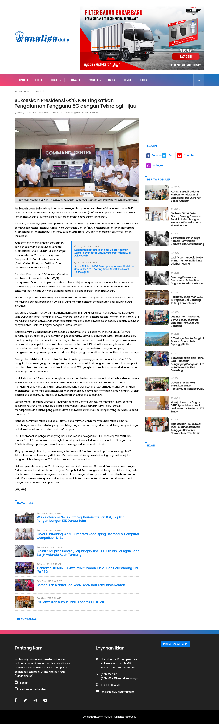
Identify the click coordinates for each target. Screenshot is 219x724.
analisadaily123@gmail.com (117, 692)
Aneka (112, 80)
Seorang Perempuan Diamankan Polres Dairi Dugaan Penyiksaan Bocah (187, 280)
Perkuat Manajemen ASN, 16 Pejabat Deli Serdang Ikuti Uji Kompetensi (187, 300)
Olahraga (74, 80)
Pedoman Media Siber (33, 689)
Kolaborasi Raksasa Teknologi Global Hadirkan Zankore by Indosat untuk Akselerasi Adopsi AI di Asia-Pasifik (102, 252)
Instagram (156, 165)
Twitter (172, 155)
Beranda (23, 80)
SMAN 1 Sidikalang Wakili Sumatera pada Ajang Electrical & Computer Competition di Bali (88, 536)
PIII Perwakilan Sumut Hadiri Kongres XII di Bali (70, 602)
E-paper (142, 80)
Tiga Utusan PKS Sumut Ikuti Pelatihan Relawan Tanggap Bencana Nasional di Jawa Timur (186, 428)
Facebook (155, 155)
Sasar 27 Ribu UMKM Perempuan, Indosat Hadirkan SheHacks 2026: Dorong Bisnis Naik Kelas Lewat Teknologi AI (104, 269)
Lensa (127, 80)
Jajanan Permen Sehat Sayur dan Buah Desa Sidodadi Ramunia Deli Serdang (185, 321)
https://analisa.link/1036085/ (83, 112)
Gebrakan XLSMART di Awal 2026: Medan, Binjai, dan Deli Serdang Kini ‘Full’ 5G (87, 570)
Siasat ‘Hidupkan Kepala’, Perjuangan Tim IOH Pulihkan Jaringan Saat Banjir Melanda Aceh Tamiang (88, 553)
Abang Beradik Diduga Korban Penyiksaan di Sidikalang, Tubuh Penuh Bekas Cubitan (186, 196)
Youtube (187, 155)
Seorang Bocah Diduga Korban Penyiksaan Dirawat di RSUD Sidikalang (187, 241)
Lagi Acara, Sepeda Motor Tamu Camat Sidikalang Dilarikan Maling (187, 260)
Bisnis (55, 80)
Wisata (94, 80)
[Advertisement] (174, 113)
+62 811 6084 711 (110, 685)
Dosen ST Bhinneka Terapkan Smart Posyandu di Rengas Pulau (187, 385)
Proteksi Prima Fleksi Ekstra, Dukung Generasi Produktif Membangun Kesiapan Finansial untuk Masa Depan (186, 219)
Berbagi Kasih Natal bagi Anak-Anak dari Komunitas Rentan (81, 585)
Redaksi (24, 682)
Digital (40, 91)
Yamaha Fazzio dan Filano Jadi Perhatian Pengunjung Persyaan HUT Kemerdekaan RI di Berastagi (187, 364)
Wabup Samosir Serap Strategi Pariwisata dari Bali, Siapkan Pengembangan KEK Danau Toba (80, 519)
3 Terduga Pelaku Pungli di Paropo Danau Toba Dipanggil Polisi (187, 341)
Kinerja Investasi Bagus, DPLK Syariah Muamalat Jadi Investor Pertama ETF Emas (187, 406)
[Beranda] (42, 37)
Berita (39, 80)
